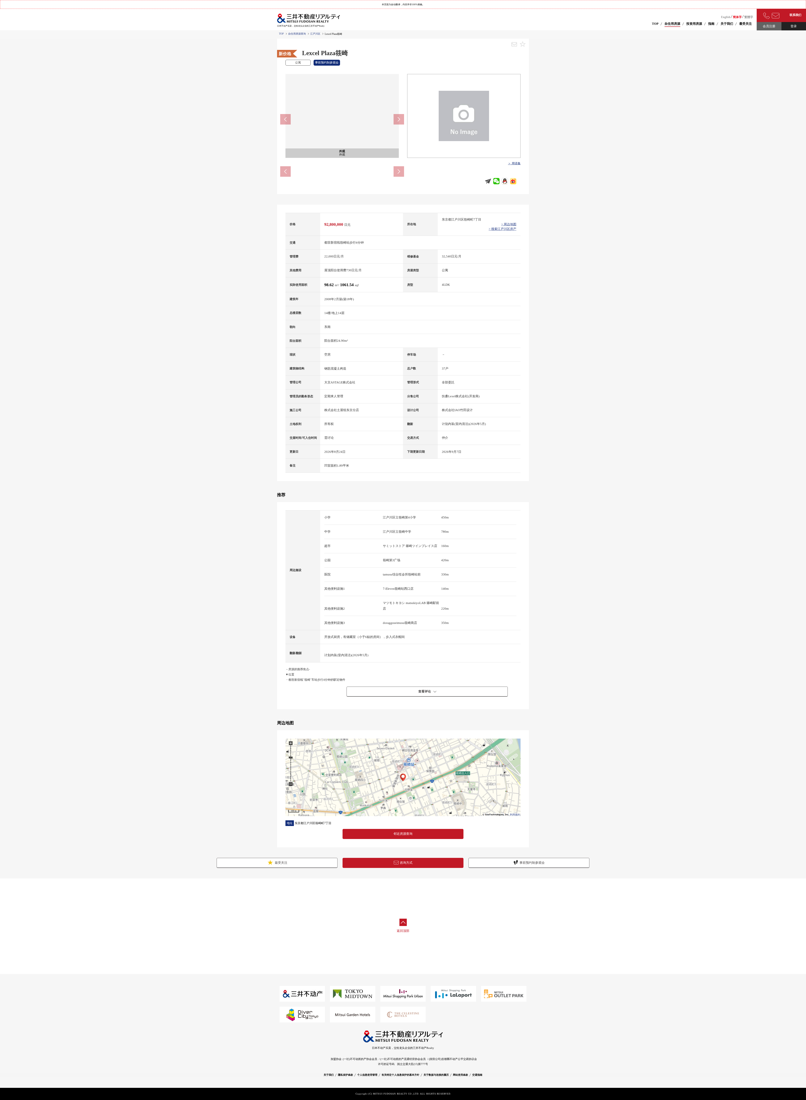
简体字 (737, 17)
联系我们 (795, 15)
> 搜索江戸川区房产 (502, 229)
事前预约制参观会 (532, 862)
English (725, 17)
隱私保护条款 (345, 1074)
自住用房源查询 (297, 33)
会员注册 (769, 26)
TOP (655, 23)
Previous (285, 119)
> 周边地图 (508, 224)
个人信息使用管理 (367, 1074)
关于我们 (329, 1074)
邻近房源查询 (403, 833)
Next (399, 119)
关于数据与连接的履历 (436, 1074)
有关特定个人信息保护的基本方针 (400, 1074)
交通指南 (477, 1074)
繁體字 (748, 17)
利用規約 (515, 814)
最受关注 (280, 862)
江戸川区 (315, 33)
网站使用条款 (460, 1074)
